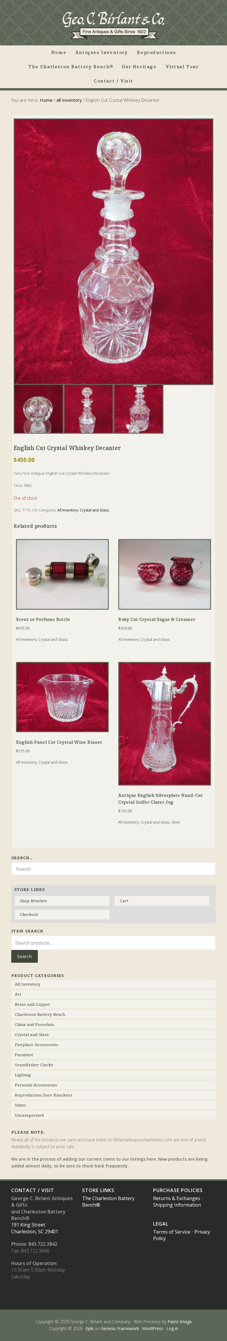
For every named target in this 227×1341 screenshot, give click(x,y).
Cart (124, 900)
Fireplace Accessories (36, 1044)
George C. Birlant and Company (113, 24)
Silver (175, 822)
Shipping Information (177, 1205)
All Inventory (69, 100)
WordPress (152, 1328)
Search (24, 956)
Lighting (23, 1075)
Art (18, 994)
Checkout (29, 914)
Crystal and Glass (94, 510)
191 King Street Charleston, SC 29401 (34, 1227)
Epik (89, 1328)
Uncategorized (29, 1115)
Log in (172, 1328)
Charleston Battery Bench (40, 1014)
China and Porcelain (34, 1024)
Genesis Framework (120, 1328)
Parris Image (180, 1321)
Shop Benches (33, 900)
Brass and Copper (32, 1004)
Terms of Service (171, 1232)
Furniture (24, 1054)
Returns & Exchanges (176, 1198)
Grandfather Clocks (34, 1064)
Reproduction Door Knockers (43, 1095)
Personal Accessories (36, 1085)
